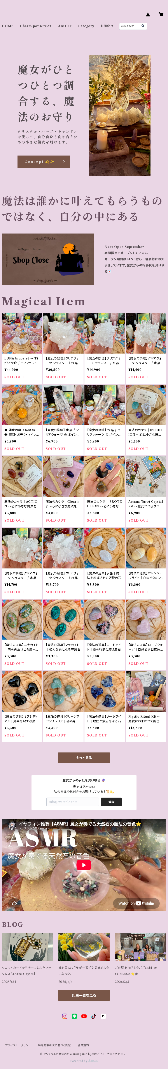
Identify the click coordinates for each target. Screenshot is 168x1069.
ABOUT (65, 26)
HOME (8, 26)
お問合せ (106, 26)
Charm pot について (36, 26)
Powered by (79, 1061)
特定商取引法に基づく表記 (54, 1045)
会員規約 (83, 1045)
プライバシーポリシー (18, 1045)
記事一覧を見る (84, 995)
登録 (111, 802)
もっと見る (84, 758)
